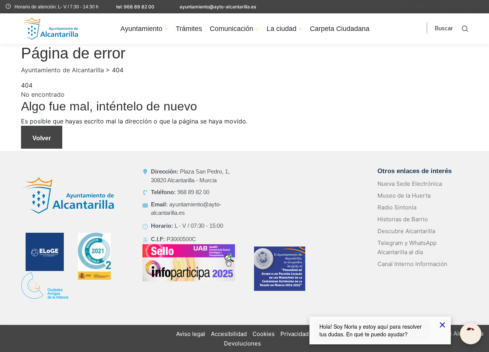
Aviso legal (190, 333)
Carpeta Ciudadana (339, 28)
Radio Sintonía (396, 207)
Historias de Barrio (402, 219)
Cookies (264, 333)
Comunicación (231, 28)
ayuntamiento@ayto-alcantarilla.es (218, 7)
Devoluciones (242, 343)
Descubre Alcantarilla (406, 231)
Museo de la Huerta (404, 195)
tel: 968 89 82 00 (135, 7)
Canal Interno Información (412, 264)
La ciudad (281, 28)
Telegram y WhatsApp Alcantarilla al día (407, 247)
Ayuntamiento (141, 28)
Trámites (189, 28)
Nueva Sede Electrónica (409, 183)
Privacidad (294, 333)
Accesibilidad (229, 333)
